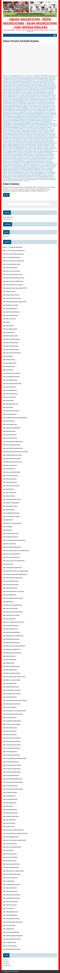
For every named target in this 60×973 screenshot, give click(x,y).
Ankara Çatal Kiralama (36, 98)
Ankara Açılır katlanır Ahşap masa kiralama (28, 79)
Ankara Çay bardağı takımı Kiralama (11, 411)
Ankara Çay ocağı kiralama (9, 421)
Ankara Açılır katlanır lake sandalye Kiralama (24, 81)
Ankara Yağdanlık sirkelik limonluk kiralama (43, 178)
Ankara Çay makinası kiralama (16, 99)
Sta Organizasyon (14, 971)
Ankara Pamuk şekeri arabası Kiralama (11, 704)
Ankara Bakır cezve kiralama (41, 86)
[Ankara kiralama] (30, 73)
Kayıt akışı (6, 962)
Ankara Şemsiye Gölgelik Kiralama (31, 164)
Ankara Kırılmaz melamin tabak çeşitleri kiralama (14, 540)
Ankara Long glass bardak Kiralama (12, 131)
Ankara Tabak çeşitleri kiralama (16, 172)
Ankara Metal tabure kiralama (9, 659)
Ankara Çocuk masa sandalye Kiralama (38, 100)
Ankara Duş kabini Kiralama (23, 107)
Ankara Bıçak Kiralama (8, 356)
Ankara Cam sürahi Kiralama (44, 96)
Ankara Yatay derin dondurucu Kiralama (13, 179)
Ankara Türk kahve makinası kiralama (11, 918)
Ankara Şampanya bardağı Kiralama (17, 161)
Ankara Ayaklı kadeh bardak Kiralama (11, 312)
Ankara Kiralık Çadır (8, 116)
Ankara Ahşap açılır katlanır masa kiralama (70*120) (21, 82)
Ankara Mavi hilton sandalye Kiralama (11, 632)
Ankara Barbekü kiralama (31, 88)
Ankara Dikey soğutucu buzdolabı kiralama (40, 106)
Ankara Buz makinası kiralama (30, 92)
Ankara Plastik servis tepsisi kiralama (18, 147)
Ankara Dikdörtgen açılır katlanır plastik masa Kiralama (23, 105)
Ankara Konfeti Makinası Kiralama (22, 124)
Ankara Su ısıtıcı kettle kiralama (10, 878)
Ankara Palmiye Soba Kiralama (10, 697)
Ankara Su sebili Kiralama (14, 171)
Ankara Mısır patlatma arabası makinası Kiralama (41, 138)
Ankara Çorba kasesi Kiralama (19, 102)
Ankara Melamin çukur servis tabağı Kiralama (20, 133)
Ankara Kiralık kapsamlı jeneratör (41, 116)
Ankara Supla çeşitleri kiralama (10, 888)
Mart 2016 (6, 236)
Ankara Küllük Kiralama (28, 127)
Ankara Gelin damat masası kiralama (11, 486)
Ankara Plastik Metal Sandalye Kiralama (12, 721)
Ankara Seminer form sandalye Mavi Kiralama (33, 162)
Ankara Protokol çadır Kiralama (10, 792)
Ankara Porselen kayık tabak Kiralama (29, 151)
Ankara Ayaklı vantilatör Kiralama (24, 86)
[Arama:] (28, 204)
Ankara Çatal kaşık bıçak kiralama (21, 98)
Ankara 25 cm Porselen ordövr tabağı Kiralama (13, 254)
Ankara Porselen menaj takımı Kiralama (43, 152)
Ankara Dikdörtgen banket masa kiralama (12, 455)
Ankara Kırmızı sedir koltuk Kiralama (17, 120)
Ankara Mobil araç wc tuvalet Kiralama (13, 140)
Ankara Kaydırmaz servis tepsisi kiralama (34, 114)
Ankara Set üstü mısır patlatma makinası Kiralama (14, 840)
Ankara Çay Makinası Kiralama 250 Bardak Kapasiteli (37, 99)
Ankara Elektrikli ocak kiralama (40, 109)
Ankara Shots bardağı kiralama (20, 166)
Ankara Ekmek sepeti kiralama (24, 109)
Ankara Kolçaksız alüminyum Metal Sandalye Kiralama (28, 123)
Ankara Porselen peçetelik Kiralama (11, 775)
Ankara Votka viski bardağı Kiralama (22, 178)
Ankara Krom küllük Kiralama (44, 126)
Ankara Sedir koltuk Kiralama (34, 161)
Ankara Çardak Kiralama (8, 400)
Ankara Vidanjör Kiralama (8, 929)
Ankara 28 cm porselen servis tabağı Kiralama (13, 261)
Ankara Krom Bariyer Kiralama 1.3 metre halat (24, 126)
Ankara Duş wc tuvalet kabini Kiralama (40, 107)
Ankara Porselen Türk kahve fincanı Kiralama (13, 782)
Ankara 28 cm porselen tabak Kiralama (21, 78)
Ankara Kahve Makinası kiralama (10, 506)
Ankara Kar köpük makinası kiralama (35, 113)
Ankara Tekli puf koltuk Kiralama (22, 173)
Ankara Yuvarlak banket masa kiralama (13, 180)
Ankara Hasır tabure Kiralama (36, 110)
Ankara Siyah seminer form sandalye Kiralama (13, 871)
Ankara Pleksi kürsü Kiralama (9, 731)
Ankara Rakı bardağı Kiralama (9, 803)
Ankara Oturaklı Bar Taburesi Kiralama (39, 141)
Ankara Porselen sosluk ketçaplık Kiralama (24, 155)
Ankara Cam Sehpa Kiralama (49, 95)
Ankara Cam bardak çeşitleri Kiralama (25, 93)
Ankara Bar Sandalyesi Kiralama (16, 88)
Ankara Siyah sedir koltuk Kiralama (37, 168)
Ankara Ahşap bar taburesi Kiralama (11, 295)
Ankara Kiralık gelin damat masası (22, 116)
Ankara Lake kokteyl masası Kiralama (11, 615)
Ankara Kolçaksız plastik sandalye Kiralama (12, 578)
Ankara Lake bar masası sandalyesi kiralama (37, 128)
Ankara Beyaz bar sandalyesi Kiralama (13, 89)
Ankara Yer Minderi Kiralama (31, 179)
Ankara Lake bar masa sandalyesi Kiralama (12, 605)
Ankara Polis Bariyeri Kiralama (16, 148)
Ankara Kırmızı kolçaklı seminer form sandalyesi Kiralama (23, 119)
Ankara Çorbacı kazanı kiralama (35, 102)
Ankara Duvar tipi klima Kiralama (10, 475)
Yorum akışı (6, 963)
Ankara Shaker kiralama (8, 850)
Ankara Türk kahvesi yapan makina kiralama (24, 176)
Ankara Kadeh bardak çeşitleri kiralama (18, 112)
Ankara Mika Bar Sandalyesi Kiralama (35, 137)
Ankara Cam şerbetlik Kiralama (11, 96)
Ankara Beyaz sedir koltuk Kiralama (17, 91)
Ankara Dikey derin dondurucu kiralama (18, 106)
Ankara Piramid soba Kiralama (16, 144)
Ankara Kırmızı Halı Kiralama (32, 117)
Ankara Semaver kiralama (14, 162)
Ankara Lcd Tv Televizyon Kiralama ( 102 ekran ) (43, 130)
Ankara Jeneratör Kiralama (9, 496)
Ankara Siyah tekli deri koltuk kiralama (30, 169)
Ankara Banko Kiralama (8, 325)
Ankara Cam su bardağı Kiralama (27, 96)
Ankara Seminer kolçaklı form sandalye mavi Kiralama (15, 833)
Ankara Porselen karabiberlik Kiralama (43, 150)
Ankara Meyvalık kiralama (18, 137)
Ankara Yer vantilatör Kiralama (47, 179)
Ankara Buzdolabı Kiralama (46, 92)
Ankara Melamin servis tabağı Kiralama (12, 649)
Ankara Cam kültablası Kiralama (11, 95)
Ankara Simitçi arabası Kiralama (37, 166)
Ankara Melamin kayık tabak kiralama (11, 642)
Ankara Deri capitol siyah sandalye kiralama (13, 448)
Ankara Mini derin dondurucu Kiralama (18, 138)
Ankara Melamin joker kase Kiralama (41, 133)
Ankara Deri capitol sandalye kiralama (26, 103)
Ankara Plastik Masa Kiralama (30, 145)
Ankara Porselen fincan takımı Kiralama (22, 150)
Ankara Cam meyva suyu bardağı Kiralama (30, 95)
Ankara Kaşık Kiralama (17, 114)
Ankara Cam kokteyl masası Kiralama (44, 93)
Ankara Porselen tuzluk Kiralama (17, 157)
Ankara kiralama (11, 184)
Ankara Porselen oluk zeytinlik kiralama (34, 154)
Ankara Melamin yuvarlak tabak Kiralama (22, 135)
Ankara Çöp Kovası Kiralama (9, 431)
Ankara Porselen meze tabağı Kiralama (13, 154)
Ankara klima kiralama (8, 564)
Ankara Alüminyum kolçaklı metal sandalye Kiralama (14, 302)
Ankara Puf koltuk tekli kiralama (40, 158)
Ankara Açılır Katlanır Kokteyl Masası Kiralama (13, 278)
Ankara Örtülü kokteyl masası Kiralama (18, 141)
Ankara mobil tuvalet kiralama (32, 140)
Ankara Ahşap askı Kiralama (42, 82)
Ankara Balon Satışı (8, 217)
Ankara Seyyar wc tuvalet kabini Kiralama (41, 165)
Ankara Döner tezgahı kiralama (10, 465)
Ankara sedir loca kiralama (9, 823)
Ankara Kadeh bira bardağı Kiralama (38, 112)
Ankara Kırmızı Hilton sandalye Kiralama (12, 547)
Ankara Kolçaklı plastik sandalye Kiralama (22, 121)
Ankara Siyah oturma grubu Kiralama (17, 168)
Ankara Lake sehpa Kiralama (23, 130)
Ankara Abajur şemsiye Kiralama (40, 78)
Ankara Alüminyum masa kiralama (22, 85)
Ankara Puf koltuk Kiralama (23, 158)
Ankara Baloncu (6, 322)
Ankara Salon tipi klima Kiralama (10, 813)
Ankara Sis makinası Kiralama (9, 861)
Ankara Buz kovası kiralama (15, 92)
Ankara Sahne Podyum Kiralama (32, 159)
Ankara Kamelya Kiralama (19, 113)
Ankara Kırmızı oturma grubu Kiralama (11, 554)
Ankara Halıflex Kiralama (22, 110)
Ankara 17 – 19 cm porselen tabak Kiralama (14, 75)
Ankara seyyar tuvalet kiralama (21, 165)
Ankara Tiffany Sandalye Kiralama (17, 175)
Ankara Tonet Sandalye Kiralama (34, 175)
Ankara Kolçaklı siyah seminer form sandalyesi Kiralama (15, 571)
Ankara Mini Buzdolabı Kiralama (10, 670)
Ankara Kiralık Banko (51, 114)
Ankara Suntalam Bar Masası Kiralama (31, 171)
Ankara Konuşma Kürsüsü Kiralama (40, 124)
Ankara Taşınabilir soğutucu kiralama (11, 898)
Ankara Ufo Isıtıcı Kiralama (43, 176)
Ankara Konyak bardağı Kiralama (10, 588)
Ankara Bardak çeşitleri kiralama (47, 88)
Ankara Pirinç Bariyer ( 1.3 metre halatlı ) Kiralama (37, 144)
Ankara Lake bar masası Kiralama (16, 128)
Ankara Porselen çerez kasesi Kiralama (35, 148)
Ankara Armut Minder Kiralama (39, 85)
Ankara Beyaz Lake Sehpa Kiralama (10, 346)
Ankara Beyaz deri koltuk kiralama (32, 89)
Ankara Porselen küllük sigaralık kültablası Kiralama (14, 758)
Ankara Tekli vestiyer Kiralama (39, 173)
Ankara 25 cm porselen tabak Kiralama (30, 77)
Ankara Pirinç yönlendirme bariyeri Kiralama (13, 714)
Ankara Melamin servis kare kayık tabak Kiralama (31, 134)
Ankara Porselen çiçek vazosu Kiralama (11, 741)
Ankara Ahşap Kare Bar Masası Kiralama (28, 84)
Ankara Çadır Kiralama (9, 93)
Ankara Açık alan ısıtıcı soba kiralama (11, 271)
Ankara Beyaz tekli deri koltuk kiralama (37, 91)
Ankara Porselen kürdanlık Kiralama (23, 152)
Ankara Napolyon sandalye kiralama (11, 687)
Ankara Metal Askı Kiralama (41, 135)
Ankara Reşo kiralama (18, 159)
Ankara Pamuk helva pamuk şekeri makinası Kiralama (28, 143)
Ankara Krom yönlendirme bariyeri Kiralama (13, 598)
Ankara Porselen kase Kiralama (11, 151)
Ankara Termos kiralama (8, 908)
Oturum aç (6, 960)
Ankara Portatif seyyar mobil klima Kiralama (37, 157)
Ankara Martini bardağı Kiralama (30, 131)
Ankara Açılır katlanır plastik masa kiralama (13, 284)
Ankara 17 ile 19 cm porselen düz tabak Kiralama (37, 75)
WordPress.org (7, 965)
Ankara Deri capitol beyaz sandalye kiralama (13, 441)
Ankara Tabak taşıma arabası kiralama (35, 172)
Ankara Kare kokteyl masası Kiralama (11, 516)
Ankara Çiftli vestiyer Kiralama (19, 100)
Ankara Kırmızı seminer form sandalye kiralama (40, 120)
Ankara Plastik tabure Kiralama (36, 147)
